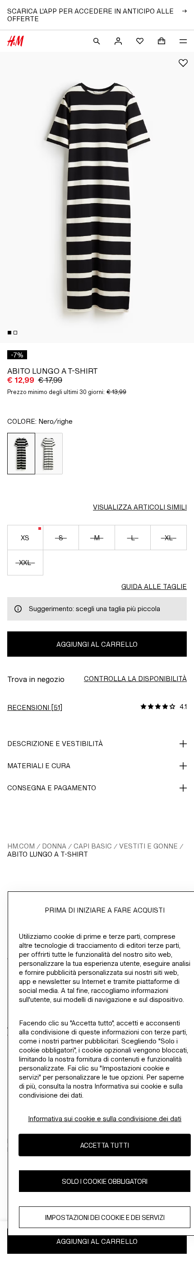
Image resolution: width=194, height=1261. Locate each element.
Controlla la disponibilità (135, 678)
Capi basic (93, 846)
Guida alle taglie (154, 586)
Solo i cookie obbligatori (105, 1181)
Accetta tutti (104, 1145)
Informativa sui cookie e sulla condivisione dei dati (104, 1118)
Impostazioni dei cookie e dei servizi (105, 1217)
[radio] (21, 453)
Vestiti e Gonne (148, 846)
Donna (54, 846)
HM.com (21, 846)
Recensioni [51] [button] (34, 707)
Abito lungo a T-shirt (47, 854)
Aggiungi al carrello (97, 644)
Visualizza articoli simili (140, 507)
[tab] (9, 332)
